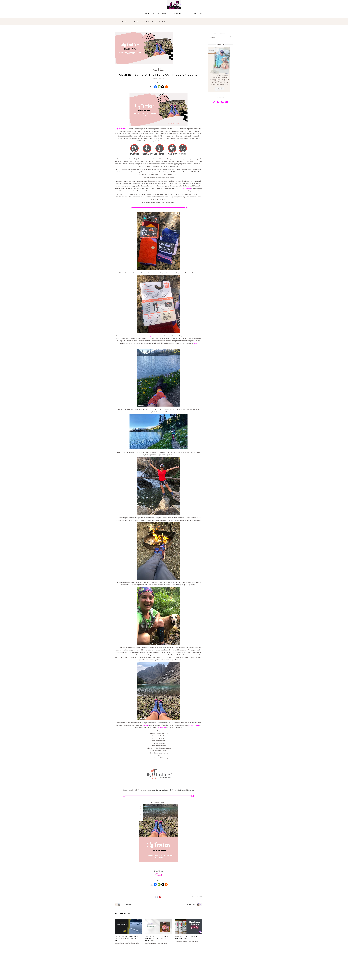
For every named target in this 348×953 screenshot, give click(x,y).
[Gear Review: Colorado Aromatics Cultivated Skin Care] (158, 926)
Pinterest (190, 790)
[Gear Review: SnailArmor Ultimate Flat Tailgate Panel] (128, 926)
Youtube (174, 790)
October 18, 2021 (151, 943)
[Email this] (162, 86)
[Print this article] (159, 86)
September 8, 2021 (181, 941)
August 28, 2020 (197, 897)
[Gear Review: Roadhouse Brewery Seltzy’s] (188, 926)
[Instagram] (214, 102)
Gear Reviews (126, 22)
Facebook (167, 790)
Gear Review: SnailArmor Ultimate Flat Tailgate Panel (128, 938)
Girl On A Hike (134, 943)
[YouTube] (226, 102)
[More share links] (166, 86)
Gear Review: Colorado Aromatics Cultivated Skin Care (157, 938)
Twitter (180, 790)
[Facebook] (218, 102)
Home (117, 22)
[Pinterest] (222, 102)
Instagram (160, 790)
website (153, 790)
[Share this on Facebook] (155, 86)
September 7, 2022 (121, 943)
